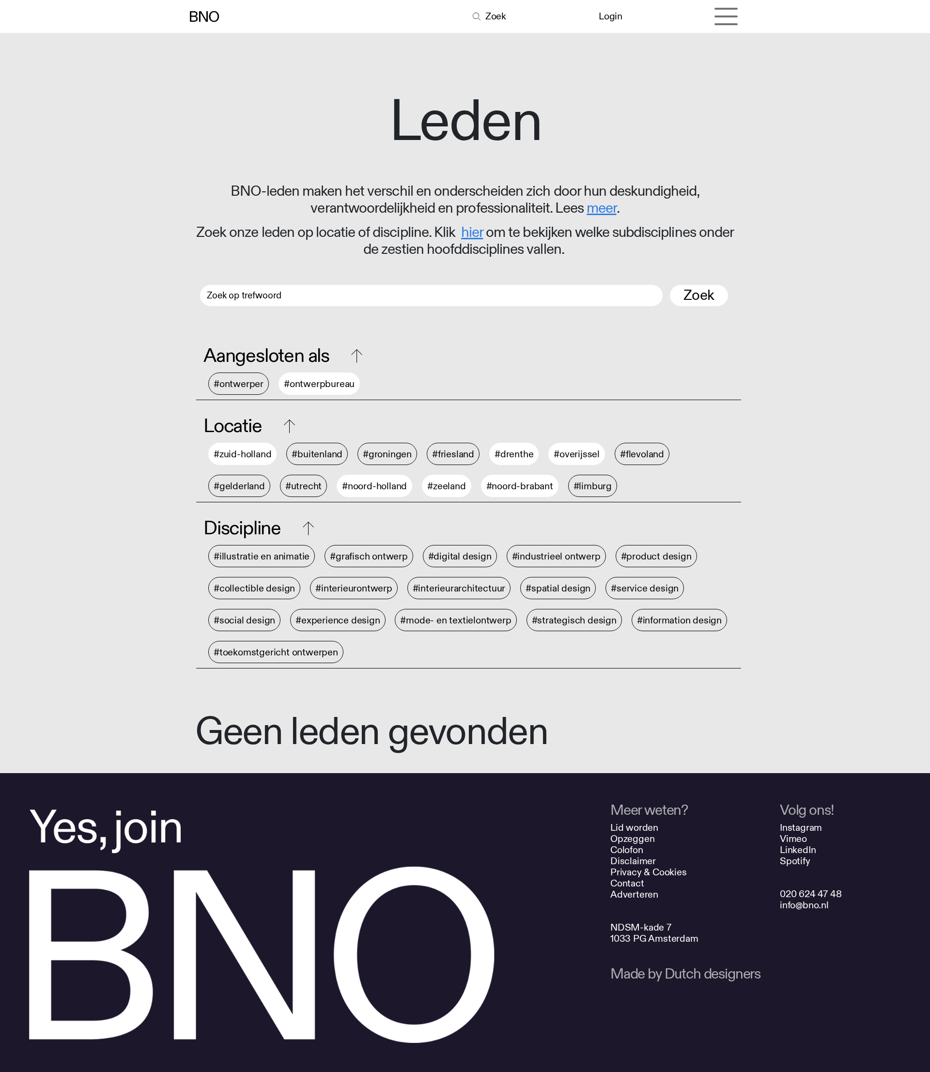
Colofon (626, 850)
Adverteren (634, 894)
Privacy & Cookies (648, 872)
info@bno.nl (804, 905)
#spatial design (558, 588)
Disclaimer (633, 861)
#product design (656, 556)
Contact (627, 883)
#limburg (593, 486)
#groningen (387, 454)
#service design (645, 588)
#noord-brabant (519, 486)
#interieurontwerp (353, 588)
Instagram (801, 828)
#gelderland (239, 486)
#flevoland (642, 454)
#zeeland (446, 486)
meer (601, 208)
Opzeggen (632, 839)
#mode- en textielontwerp (455, 620)
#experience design (337, 620)
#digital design (460, 556)
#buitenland (317, 454)
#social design (244, 620)
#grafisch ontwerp (369, 556)
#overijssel (577, 454)
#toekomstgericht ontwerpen (276, 652)
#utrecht (303, 486)
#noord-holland (374, 486)
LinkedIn (798, 850)
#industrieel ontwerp (556, 556)
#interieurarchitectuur (459, 588)
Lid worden (634, 828)
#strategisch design (574, 620)
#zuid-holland (242, 454)
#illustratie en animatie (262, 556)
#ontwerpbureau (319, 384)
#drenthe (514, 454)
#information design (679, 620)
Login (610, 16)
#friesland (453, 454)
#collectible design (254, 588)
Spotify (795, 861)
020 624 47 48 (810, 894)
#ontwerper (239, 384)
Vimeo (793, 839)
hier (472, 232)
